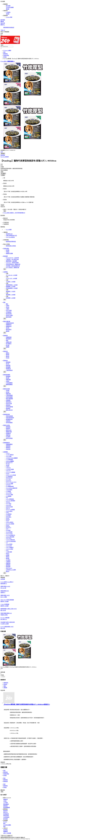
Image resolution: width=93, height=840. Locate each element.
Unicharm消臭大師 (10, 539)
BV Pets (8, 463)
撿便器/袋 (8, 433)
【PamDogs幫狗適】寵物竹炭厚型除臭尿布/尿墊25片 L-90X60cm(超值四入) (26, 704)
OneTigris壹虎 (9, 511)
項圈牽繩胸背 (9, 444)
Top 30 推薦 (9, 229)
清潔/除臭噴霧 (9, 416)
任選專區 (5, 272)
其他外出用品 (9, 438)
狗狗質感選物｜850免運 (11, 288)
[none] (46, 651)
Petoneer (8, 519)
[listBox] (46, 669)
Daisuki (7, 473)
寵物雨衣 (8, 447)
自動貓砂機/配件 (10, 323)
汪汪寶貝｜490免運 (10, 281)
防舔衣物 (8, 449)
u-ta (7, 542)
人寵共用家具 (9, 370)
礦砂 (7, 304)
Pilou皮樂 (8, 530)
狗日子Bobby (9, 568)
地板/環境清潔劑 (10, 417)
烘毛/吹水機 (9, 403)
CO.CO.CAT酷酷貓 (10, 472)
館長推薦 (5, 256)
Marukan (8, 502)
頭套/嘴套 (8, 379)
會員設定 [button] (12, 27)
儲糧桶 (7, 347)
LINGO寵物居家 (10, 499)
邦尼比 (7, 553)
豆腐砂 (7, 305)
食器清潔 (8, 421)
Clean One (8, 470)
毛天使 (7, 465)
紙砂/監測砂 (9, 313)
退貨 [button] (9, 27)
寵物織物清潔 (9, 419)
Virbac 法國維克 (9, 547)
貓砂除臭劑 (8, 317)
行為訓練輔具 (9, 382)
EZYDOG (8, 484)
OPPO (7, 512)
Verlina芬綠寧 (9, 544)
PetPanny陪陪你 (9, 522)
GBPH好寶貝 (9, 489)
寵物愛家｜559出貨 (10, 291)
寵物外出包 (8, 430)
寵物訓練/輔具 (6, 374)
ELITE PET (8, 480)
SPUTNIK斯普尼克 (10, 535)
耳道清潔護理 (9, 397)
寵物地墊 (8, 365)
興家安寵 (8, 566)
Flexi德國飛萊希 (10, 486)
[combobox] (46, 46)
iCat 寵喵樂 (8, 496)
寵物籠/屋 (8, 368)
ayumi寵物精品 (9, 459)
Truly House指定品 (10, 237)
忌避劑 (7, 381)
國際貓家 (8, 565)
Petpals (7, 520)
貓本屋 (7, 558)
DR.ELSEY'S (9, 478)
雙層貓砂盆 (8, 326)
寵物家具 (5, 360)
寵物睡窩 (8, 362)
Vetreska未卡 (9, 545)
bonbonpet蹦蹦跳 (10, 461)
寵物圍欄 (8, 367)
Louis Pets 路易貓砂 (10, 500)
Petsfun (7, 525)
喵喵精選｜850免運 (10, 286)
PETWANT (8, 527)
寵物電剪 (8, 408)
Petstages (8, 526)
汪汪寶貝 (8, 560)
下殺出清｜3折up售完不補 (12, 259)
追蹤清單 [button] (5, 27)
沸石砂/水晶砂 (9, 315)
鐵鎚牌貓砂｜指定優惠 (11, 261)
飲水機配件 (8, 343)
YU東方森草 (9, 552)
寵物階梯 (8, 376)
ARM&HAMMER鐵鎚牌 (12, 458)
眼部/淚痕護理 (9, 398)
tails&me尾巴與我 (10, 536)
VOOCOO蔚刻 (9, 549)
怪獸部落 (8, 563)
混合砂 (7, 307)
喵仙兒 (7, 571)
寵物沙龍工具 (9, 410)
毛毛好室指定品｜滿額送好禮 (13, 264)
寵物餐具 (5, 335)
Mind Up (8, 508)
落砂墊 (7, 327)
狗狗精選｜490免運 (10, 298)
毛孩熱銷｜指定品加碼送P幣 (13, 265)
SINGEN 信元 (9, 533)
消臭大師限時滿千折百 (11, 235)
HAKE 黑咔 (9, 493)
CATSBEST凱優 (10, 469)
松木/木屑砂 (9, 310)
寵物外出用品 (6, 425)
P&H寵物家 (9, 514)
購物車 (2, 21)
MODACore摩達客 (10, 509)
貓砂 (4, 302)
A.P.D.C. (8, 453)
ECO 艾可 (8, 479)
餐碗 (7, 340)
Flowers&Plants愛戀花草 (11, 488)
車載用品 (8, 435)
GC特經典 (8, 491)
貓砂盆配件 (8, 329)
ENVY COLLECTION (11, 482)
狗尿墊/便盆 (6, 248)
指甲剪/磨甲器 (9, 406)
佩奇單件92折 (9, 234)
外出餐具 (8, 436)
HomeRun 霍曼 (9, 494)
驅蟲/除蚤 (8, 393)
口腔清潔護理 (9, 395)
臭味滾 (7, 556)
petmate (7, 518)
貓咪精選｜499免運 (10, 294)
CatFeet (7, 466)
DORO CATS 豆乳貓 (11, 475)
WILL (7, 550)
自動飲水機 (8, 342)
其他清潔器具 (9, 422)
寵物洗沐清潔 (6, 388)
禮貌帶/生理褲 (9, 253)
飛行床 (7, 363)
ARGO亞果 (8, 456)
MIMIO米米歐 (9, 506)
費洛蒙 (7, 378)
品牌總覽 (5, 451)
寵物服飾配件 (6, 442)
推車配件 (8, 428)
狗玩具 (7, 357)
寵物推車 (8, 426)
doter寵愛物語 (9, 476)
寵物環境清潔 (6, 414)
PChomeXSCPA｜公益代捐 (12, 257)
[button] (46, 9)
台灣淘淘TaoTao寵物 (11, 569)
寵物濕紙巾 (8, 401)
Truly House (8, 538)
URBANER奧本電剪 (11, 541)
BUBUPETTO (9, 462)
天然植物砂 (8, 312)
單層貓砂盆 (8, 324)
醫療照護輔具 (9, 384)
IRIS (7, 497)
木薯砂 (7, 308)
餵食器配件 (8, 338)
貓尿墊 (7, 331)
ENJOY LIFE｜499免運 (11, 278)
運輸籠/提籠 (9, 431)
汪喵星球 (8, 561)
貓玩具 (7, 356)
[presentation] (46, 84)
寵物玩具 (5, 351)
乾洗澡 (7, 392)
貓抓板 (7, 354)
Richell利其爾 (9, 532)
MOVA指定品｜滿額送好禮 (12, 267)
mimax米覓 (8, 505)
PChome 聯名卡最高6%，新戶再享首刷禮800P (14, 212)
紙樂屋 (7, 555)
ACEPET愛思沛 (9, 454)
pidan (7, 528)
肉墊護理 (8, 400)
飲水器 (7, 345)
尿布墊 (7, 250)
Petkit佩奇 (8, 515)
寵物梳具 (8, 405)
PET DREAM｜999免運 (11, 275)
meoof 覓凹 (8, 503)
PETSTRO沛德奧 (10, 523)
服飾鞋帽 (8, 446)
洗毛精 (7, 390)
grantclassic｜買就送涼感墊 (12, 262)
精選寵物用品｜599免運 (11, 285)
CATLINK (8, 467)
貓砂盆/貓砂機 (6, 321)
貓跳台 (7, 353)
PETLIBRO (8, 517)
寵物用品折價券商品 (11, 241)
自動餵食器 (8, 337)
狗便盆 (7, 251)
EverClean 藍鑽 (9, 483)
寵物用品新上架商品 (11, 245)
